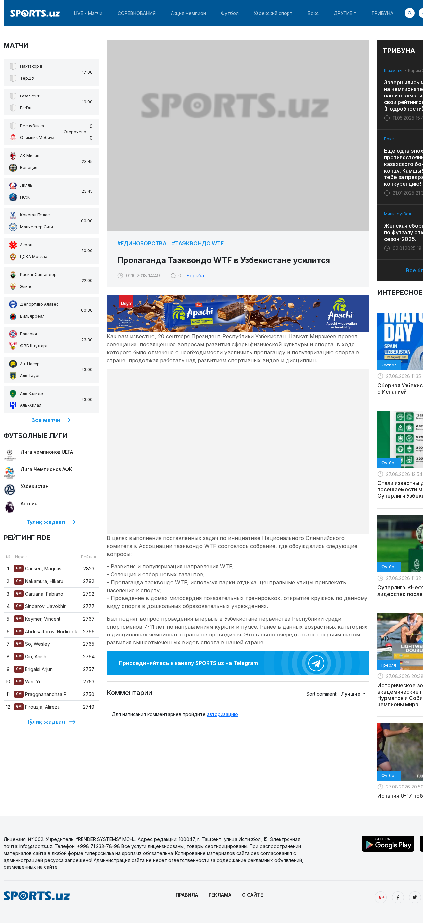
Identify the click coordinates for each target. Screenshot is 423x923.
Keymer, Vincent (38, 619)
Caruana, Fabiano (39, 593)
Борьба (195, 275)
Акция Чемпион (188, 13)
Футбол (230, 13)
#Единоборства (142, 243)
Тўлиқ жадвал (45, 522)
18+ (381, 897)
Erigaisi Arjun (34, 669)
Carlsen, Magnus (38, 568)
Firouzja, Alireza (38, 707)
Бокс (313, 13)
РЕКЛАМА (220, 895)
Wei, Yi (28, 681)
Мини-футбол (397, 214)
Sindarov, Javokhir (41, 606)
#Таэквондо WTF (198, 243)
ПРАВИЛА (187, 895)
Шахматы (393, 70)
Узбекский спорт (273, 13)
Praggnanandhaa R (41, 694)
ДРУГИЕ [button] (343, 13)
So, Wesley (33, 644)
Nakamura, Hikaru (39, 581)
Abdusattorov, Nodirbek (46, 631)
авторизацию (222, 714)
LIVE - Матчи (88, 13)
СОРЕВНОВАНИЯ (137, 13)
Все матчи (45, 420)
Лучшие (351, 694)
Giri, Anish (31, 656)
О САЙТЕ (252, 895)
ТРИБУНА (382, 13)
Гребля (388, 665)
